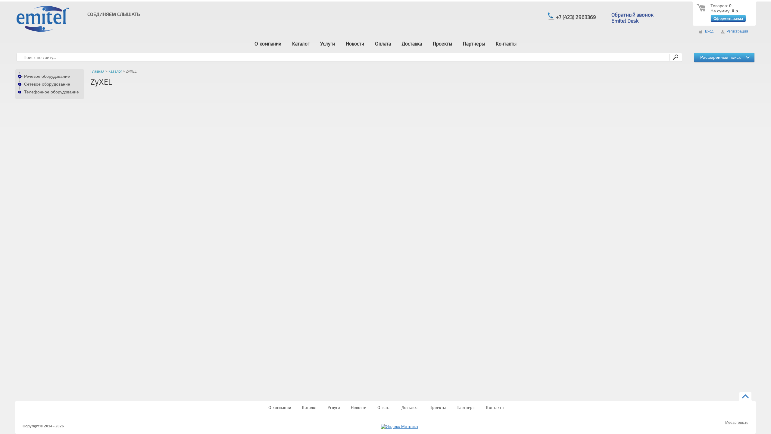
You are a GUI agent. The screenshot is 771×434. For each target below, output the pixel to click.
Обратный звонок (632, 14)
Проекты (442, 43)
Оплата (383, 43)
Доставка (412, 43)
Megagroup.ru (736, 422)
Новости (355, 43)
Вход (709, 31)
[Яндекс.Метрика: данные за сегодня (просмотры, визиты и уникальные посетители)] (399, 426)
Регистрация (737, 31)
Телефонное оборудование (51, 92)
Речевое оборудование (47, 76)
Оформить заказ (728, 19)
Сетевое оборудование (47, 84)
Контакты (506, 43)
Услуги (327, 43)
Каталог (300, 43)
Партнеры (474, 43)
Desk (632, 20)
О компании (267, 43)
